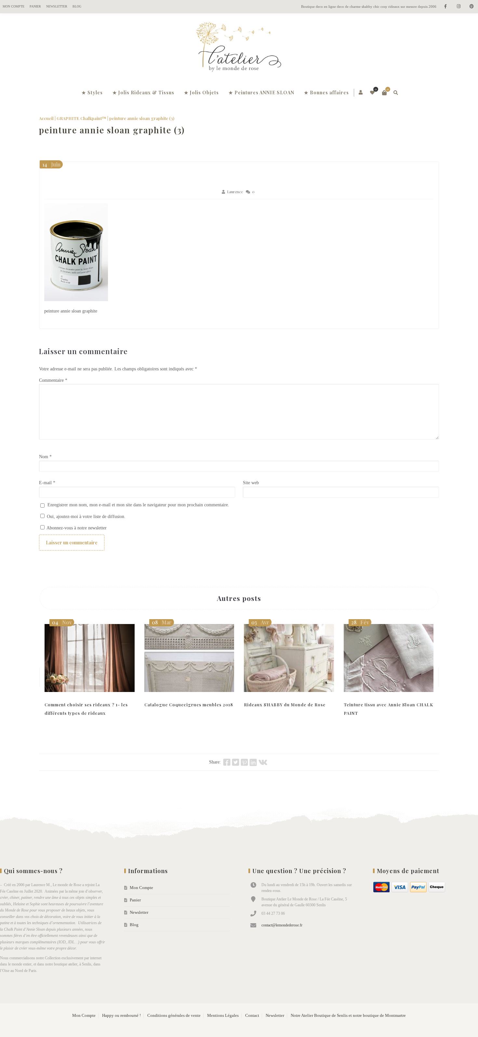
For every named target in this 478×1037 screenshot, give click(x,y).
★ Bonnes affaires (326, 92)
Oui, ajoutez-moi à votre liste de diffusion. (86, 516)
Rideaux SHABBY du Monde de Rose (284, 704)
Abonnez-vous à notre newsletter (76, 527)
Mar (162, 622)
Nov (62, 622)
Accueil (46, 118)
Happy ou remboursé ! (121, 1015)
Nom (45, 456)
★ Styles (92, 92)
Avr (260, 622)
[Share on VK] (263, 762)
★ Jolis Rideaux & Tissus (143, 92)
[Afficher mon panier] (384, 92)
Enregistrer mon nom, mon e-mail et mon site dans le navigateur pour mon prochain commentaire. (138, 504)
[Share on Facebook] (226, 762)
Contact (252, 1015)
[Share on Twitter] (235, 762)
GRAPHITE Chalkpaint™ (81, 118)
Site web (251, 482)
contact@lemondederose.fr (281, 925)
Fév (360, 622)
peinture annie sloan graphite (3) (112, 130)
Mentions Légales (223, 1015)
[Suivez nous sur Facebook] (445, 6)
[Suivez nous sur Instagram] (458, 6)
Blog (77, 6)
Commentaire (53, 380)
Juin (51, 164)
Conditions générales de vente (174, 1015)
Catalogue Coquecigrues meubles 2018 (188, 704)
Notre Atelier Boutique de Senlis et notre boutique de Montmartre (348, 1015)
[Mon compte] (361, 92)
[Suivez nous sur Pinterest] (471, 6)
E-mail (47, 482)
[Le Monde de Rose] (239, 48)
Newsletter (56, 6)
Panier (35, 6)
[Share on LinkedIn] (253, 762)
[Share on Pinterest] (244, 762)
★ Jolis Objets (201, 92)
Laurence (235, 191)
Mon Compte (13, 6)
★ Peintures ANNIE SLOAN (261, 92)
